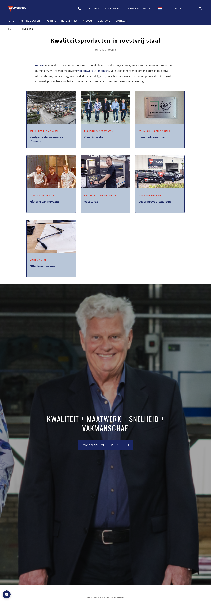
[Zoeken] (200, 8)
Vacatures (112, 8)
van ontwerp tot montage (93, 71)
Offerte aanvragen (138, 8)
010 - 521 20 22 (91, 8)
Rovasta (40, 65)
